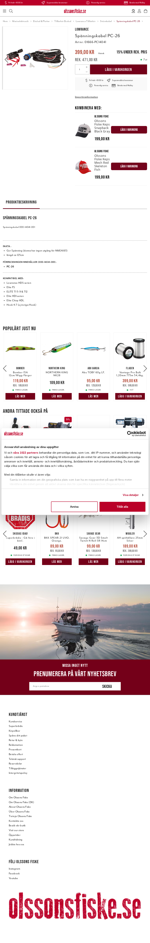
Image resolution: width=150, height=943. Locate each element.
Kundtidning (15, 839)
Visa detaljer (131, 494)
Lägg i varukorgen (118, 69)
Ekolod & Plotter (41, 21)
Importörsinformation (86, 97)
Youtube (13, 878)
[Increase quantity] (86, 67)
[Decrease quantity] (86, 71)
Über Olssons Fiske (19, 811)
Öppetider (14, 835)
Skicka (107, 686)
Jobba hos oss (16, 844)
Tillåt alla (122, 506)
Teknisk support (17, 759)
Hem (5, 21)
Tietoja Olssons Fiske (20, 816)
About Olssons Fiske (20, 806)
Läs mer (20, 396)
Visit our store (16, 830)
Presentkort (15, 749)
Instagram (14, 868)
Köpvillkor (14, 730)
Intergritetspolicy (18, 773)
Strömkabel (106, 21)
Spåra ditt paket (18, 735)
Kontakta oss (16, 820)
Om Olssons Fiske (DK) (21, 802)
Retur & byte (16, 740)
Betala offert (16, 754)
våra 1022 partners (25, 452)
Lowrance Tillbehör (85, 21)
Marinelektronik (20, 21)
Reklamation (16, 744)
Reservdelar (15, 763)
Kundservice (15, 721)
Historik (101, 53)
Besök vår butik (17, 825)
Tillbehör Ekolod (62, 21)
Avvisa (74, 506)
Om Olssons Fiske (18, 797)
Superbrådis (16, 726)
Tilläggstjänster (17, 768)
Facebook (14, 873)
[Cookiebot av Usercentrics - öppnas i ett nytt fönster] (130, 433)
